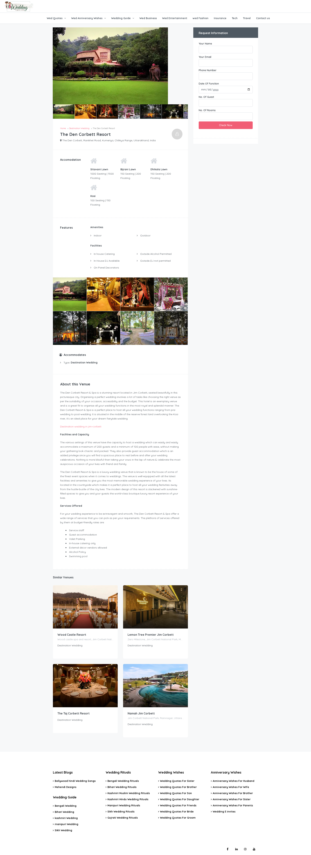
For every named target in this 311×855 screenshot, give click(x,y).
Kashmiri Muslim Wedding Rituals (128, 793)
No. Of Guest (206, 97)
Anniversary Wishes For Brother (233, 793)
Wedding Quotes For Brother (178, 787)
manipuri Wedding (66, 824)
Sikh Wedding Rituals (120, 811)
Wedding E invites (224, 811)
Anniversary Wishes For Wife (231, 787)
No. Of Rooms (207, 110)
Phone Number (208, 70)
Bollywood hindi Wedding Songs (75, 781)
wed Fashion (200, 18)
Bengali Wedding (65, 805)
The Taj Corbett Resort (73, 713)
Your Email (205, 57)
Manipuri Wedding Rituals (123, 805)
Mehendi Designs (65, 787)
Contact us (263, 18)
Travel (247, 18)
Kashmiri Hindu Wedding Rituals (127, 799)
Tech (235, 18)
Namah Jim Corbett (141, 713)
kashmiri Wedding (66, 818)
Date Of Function (209, 83)
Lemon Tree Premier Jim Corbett (151, 634)
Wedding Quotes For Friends (178, 805)
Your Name (205, 43)
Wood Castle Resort (71, 634)
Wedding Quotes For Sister (177, 781)
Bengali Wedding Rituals (123, 781)
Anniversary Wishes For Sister (232, 799)
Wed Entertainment (174, 18)
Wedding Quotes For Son (176, 793)
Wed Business (148, 18)
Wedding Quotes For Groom (178, 817)
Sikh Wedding (63, 830)
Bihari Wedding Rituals (121, 787)
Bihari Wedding (64, 812)
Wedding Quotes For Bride (177, 811)
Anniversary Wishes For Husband (233, 781)
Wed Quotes (54, 18)
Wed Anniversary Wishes (86, 18)
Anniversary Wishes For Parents (233, 805)
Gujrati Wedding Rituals (122, 817)
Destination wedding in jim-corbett (80, 426)
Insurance (220, 18)
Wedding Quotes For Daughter (179, 799)
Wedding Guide (121, 18)
